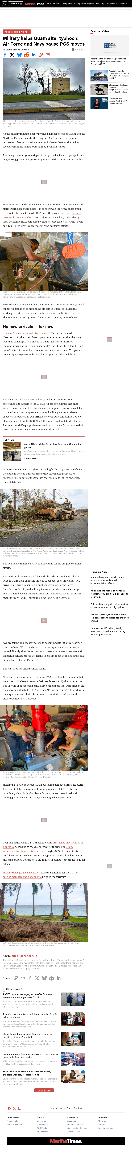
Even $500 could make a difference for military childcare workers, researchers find (27, 1073)
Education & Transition (116, 4)
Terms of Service (14, 1124)
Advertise (71, 1120)
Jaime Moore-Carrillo (18, 49)
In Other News (11, 988)
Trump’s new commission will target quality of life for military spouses (30, 1015)
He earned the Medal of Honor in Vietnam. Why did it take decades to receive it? (109, 593)
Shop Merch (42, 1131)
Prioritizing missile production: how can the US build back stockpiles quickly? (119, 74)
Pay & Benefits (52, 4)
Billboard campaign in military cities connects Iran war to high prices (109, 605)
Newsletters (42, 1124)
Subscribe (41, 1120)
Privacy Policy (13, 1120)
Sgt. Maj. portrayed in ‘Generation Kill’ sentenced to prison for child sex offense (109, 617)
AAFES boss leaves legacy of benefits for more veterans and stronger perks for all (27, 995)
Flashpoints (66, 4)
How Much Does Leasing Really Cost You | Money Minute (119, 101)
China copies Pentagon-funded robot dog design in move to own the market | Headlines (119, 88)
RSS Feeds (42, 1127)
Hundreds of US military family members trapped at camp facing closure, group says (107, 631)
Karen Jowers (31, 458)
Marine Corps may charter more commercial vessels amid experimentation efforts (107, 580)
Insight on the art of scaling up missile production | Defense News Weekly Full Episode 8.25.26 (108, 61)
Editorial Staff (73, 1131)
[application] (109, 45)
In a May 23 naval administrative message (26, 333)
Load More (44, 1090)
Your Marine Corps (17, 31)
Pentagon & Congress (84, 4)
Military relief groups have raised (21, 872)
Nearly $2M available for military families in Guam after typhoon (52, 445)
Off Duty (100, 4)
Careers (101, 1124)
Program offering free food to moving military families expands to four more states (30, 1055)
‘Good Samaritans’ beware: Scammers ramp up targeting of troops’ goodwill (27, 1035)
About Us (102, 1120)
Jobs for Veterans (105, 1127)
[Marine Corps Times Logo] (34, 3)
